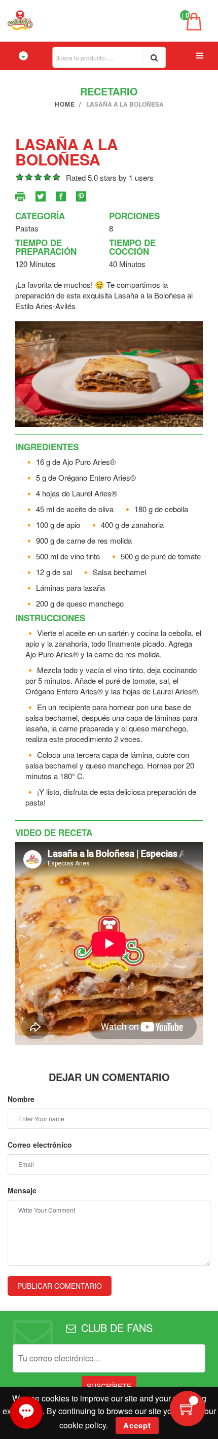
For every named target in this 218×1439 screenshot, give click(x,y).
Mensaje (22, 1190)
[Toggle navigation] (23, 55)
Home (65, 104)
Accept (137, 1425)
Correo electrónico (40, 1145)
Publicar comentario (59, 1286)
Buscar (154, 57)
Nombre (21, 1099)
